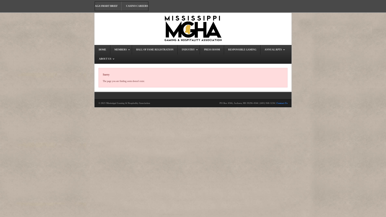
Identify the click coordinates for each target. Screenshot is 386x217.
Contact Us (282, 103)
